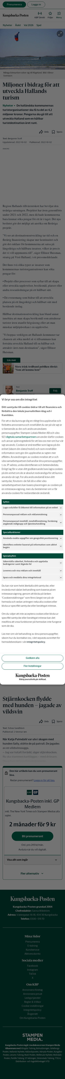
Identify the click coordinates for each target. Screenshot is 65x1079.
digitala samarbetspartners (21, 436)
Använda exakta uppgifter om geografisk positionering (30, 538)
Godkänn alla (32, 658)
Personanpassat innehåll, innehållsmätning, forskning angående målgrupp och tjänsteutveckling (30, 522)
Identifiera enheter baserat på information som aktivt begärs (30, 546)
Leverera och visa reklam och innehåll (22, 570)
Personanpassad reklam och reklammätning (25, 514)
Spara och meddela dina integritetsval (22, 577)
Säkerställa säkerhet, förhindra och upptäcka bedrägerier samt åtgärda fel (25, 563)
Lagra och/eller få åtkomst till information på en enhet (30, 507)
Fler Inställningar (32, 666)
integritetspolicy (35, 641)
